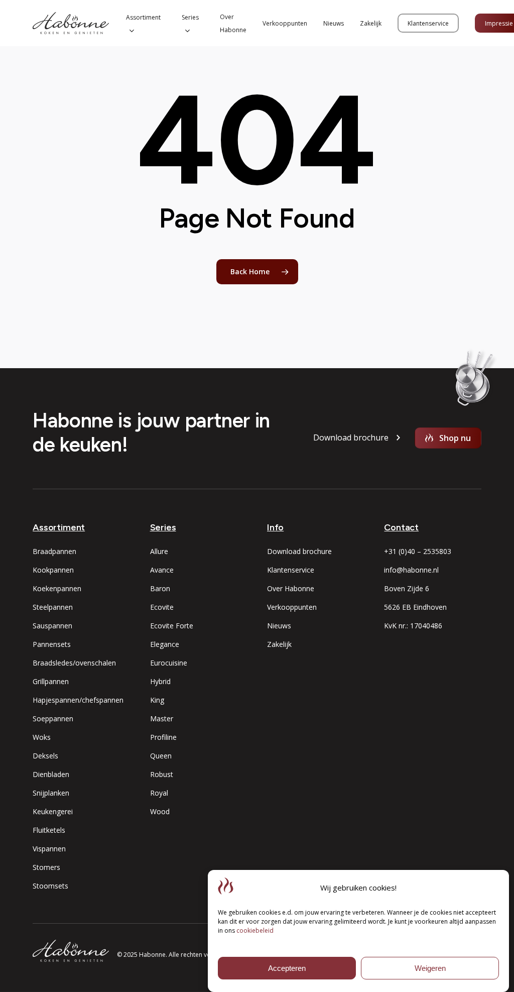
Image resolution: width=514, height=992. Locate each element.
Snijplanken (51, 793)
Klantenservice (290, 570)
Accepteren (287, 968)
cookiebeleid (255, 930)
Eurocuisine (168, 663)
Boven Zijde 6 (406, 588)
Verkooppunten (292, 607)
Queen (161, 755)
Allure (159, 551)
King (157, 700)
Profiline (163, 737)
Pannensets (52, 644)
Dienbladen (51, 774)
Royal (159, 793)
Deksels (45, 755)
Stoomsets (50, 886)
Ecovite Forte (171, 625)
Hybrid (160, 681)
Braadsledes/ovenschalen (74, 663)
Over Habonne (290, 588)
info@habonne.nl (411, 570)
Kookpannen (53, 570)
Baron (160, 588)
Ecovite (162, 607)
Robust (161, 774)
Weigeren (430, 968)
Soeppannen (53, 718)
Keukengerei (53, 811)
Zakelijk (279, 644)
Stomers (46, 867)
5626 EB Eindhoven (415, 607)
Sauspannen (52, 625)
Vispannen (49, 848)
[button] (351, 438)
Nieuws (279, 625)
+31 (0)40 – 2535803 (417, 551)
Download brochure (299, 551)
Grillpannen (51, 681)
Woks (42, 737)
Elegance (164, 644)
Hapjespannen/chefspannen (78, 700)
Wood (160, 811)
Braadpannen (54, 551)
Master (161, 718)
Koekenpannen (57, 588)
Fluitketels (49, 830)
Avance (162, 570)
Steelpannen (53, 607)
